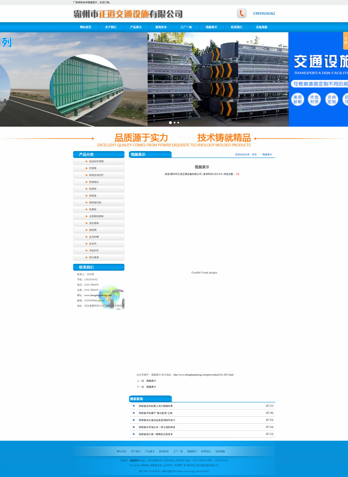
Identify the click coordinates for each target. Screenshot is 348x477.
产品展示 (136, 27)
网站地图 (167, 471)
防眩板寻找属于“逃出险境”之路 (155, 413)
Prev (5, 79)
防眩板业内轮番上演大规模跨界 (156, 406)
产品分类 (86, 154)
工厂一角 (186, 27)
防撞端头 (94, 182)
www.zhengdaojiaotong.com (98, 295)
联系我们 (236, 27)
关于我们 (110, 27)
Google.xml (193, 471)
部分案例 (94, 257)
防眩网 (92, 230)
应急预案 (261, 27)
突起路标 (94, 223)
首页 (254, 154)
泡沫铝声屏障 (96, 161)
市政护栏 (94, 250)
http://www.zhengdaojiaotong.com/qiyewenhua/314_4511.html (203, 374)
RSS (175, 471)
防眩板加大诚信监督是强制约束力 (157, 420)
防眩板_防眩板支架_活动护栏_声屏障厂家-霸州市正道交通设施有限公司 (180, 465)
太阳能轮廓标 (96, 216)
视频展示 (211, 27)
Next (343, 79)
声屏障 (92, 168)
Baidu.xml (182, 471)
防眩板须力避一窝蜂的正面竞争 (156, 434)
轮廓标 (92, 209)
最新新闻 (136, 399)
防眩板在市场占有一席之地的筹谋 (157, 427)
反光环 (92, 243)
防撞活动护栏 (96, 175)
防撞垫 (92, 188)
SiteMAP (204, 471)
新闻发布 (161, 27)
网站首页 (85, 27)
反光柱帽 (94, 236)
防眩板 (92, 195)
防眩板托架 (95, 202)
